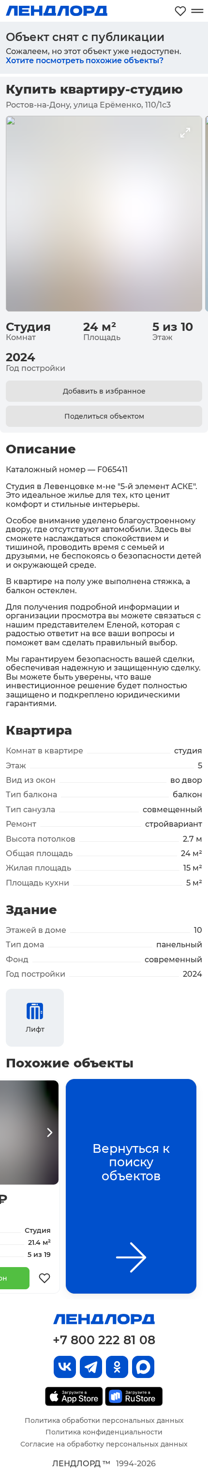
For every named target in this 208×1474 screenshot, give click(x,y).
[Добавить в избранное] (44, 1278)
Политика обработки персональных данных (104, 1420)
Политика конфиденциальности (104, 1432)
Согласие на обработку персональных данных (104, 1444)
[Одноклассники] (117, 1367)
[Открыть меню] (197, 11)
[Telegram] (91, 1367)
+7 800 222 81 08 (104, 1340)
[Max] (143, 1367)
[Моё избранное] (180, 11)
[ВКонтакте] (65, 1367)
